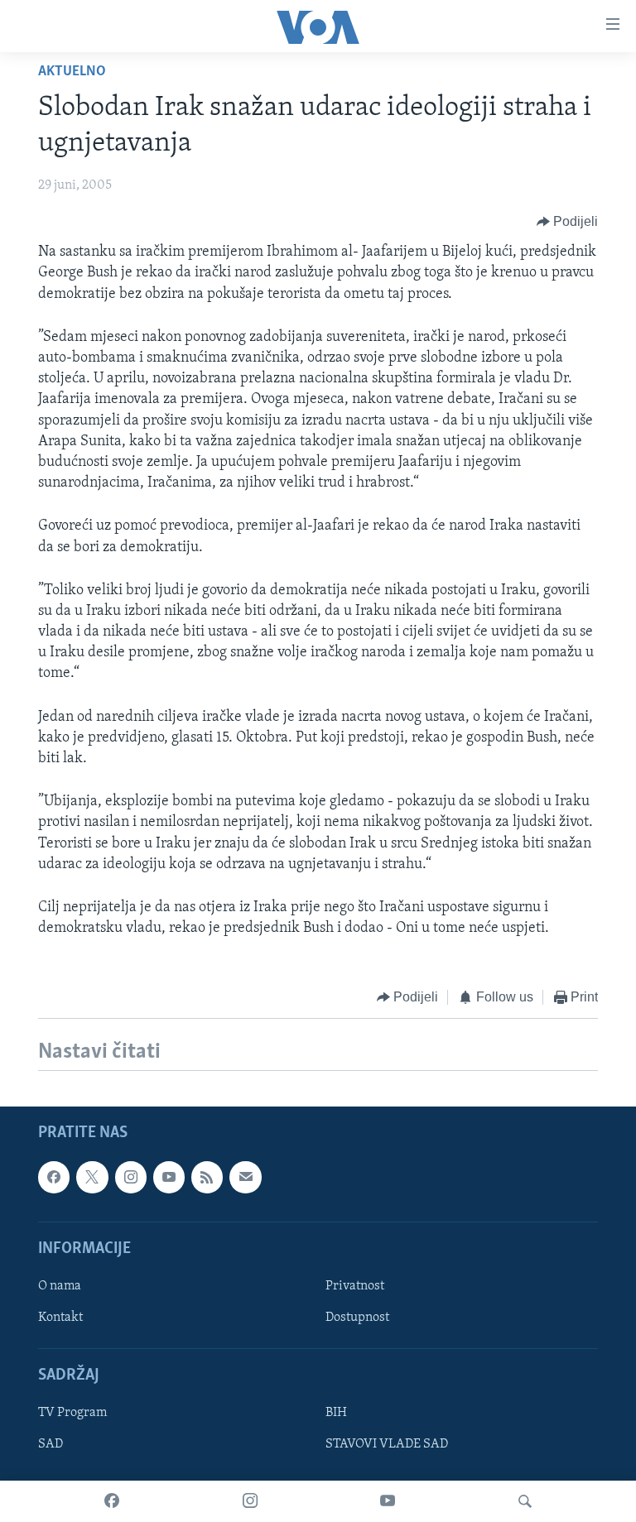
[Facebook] (111, 1501)
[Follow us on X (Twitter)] (92, 1177)
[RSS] (207, 1177)
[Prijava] (245, 1177)
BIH (336, 1412)
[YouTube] (387, 1501)
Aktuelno (72, 72)
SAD (50, 1444)
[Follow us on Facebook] (54, 1177)
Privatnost (354, 1286)
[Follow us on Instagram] (131, 1177)
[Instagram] (250, 1501)
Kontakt (60, 1317)
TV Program (72, 1412)
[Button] (568, 222)
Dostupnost (357, 1317)
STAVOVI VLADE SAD (386, 1444)
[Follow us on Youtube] (169, 1177)
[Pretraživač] (525, 1501)
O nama (59, 1286)
